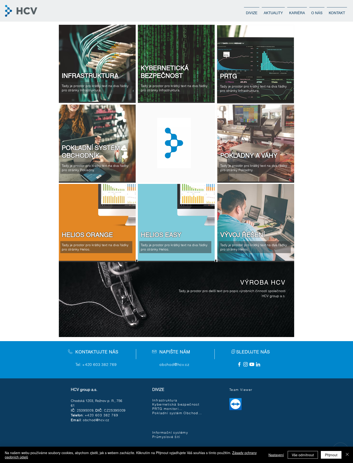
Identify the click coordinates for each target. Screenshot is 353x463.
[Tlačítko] (176, 298)
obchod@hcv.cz (174, 364)
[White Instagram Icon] (246, 364)
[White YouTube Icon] (252, 364)
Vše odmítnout (303, 454)
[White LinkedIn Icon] (258, 364)
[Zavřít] (347, 454)
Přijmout (331, 454)
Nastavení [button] (276, 454)
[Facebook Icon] (239, 364)
